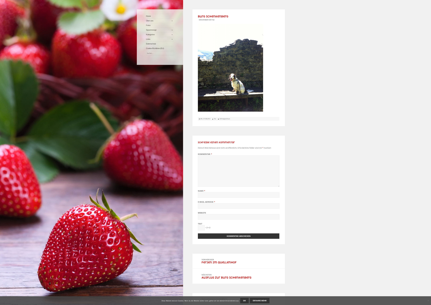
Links (148, 39)
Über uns (149, 21)
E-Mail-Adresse (206, 202)
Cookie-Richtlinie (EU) (155, 48)
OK (244, 300)
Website (202, 213)
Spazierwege (151, 30)
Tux (215, 119)
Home (148, 16)
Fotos (148, 25)
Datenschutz (151, 44)
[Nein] (428, 300)
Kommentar (205, 154)
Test (200, 223)
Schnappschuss (225, 119)
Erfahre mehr (260, 300)
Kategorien (150, 35)
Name (201, 191)
